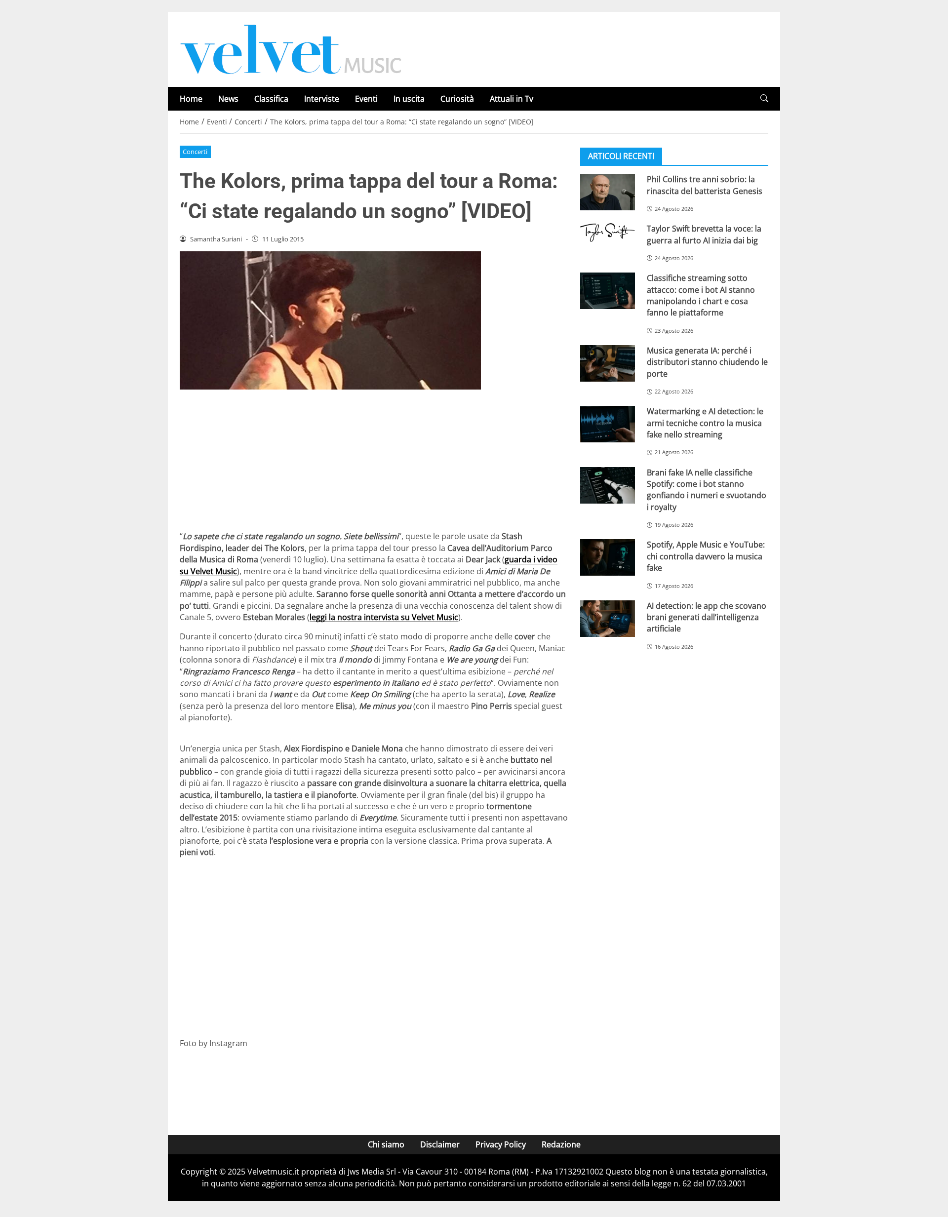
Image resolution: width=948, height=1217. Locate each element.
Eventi (366, 98)
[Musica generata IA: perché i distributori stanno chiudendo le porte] (607, 363)
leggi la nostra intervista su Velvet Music (384, 617)
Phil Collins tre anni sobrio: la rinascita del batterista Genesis (704, 185)
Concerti (195, 151)
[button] (764, 98)
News (228, 98)
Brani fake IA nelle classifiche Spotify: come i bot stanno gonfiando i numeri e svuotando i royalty (706, 489)
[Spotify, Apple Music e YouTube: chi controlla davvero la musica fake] (607, 557)
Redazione (561, 1144)
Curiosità (457, 98)
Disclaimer (440, 1144)
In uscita (409, 98)
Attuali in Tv (511, 98)
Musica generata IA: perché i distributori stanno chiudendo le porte (707, 362)
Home (191, 98)
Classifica (271, 98)
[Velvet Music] (291, 48)
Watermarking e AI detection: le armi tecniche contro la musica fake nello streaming (705, 423)
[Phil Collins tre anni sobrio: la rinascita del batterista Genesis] (607, 192)
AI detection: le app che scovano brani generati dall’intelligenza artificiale (706, 617)
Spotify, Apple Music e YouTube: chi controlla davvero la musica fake (706, 556)
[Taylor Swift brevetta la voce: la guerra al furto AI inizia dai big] (607, 232)
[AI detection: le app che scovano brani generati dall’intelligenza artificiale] (607, 618)
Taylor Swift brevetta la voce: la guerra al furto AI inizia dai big (704, 234)
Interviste (321, 98)
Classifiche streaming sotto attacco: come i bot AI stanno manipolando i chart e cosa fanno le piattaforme (701, 295)
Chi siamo (386, 1144)
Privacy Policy (500, 1144)
